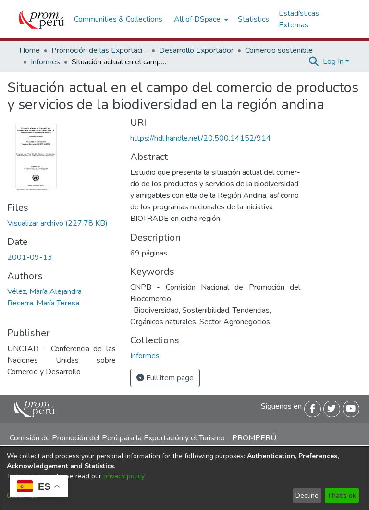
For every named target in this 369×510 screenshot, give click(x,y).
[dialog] (184, 478)
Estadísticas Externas (299, 19)
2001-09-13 (29, 257)
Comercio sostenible (279, 50)
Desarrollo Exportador (196, 50)
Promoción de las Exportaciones (99, 50)
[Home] (41, 19)
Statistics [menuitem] (253, 19)
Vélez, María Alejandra (44, 291)
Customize (22, 495)
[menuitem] (200, 19)
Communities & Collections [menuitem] (118, 19)
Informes (45, 62)
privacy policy (123, 476)
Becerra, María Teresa (43, 303)
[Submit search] (314, 61)
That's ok (341, 495)
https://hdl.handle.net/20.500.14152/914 (200, 138)
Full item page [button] (169, 378)
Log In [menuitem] (333, 61)
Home (29, 50)
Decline (307, 495)
